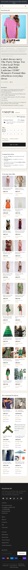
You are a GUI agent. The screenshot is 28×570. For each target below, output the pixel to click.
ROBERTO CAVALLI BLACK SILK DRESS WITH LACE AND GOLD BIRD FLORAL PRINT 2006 (7, 231)
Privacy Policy (5, 537)
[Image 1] (4, 41)
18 (7, 134)
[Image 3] (13, 41)
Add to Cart (14, 144)
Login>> (7, 421)
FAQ (3, 524)
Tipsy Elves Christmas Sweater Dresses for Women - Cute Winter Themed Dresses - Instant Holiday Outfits (7, 381)
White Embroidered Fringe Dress (19, 210)
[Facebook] (3, 498)
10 (14, 130)
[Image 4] (18, 41)
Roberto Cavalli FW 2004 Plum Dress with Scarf (20, 231)
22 (14, 134)
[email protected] (9, 163)
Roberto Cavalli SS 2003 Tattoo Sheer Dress (7, 296)
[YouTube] (10, 498)
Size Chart (6, 138)
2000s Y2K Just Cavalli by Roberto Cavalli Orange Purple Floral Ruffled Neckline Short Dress (7, 253)
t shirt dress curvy (10, 48)
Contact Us (4, 522)
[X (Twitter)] (17, 498)
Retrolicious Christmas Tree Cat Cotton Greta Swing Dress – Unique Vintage (7, 317)
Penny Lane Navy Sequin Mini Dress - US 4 (7, 411)
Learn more (22, 116)
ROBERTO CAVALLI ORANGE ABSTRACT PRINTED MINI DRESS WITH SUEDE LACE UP (7, 210)
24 (18, 134)
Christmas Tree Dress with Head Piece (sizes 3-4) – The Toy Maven (8, 338)
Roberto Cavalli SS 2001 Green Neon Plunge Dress (20, 296)
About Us (4, 519)
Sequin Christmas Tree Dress (19, 317)
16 (3, 134)
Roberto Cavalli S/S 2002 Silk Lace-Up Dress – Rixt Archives (20, 189)
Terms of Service (6, 540)
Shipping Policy (5, 542)
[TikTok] (14, 498)
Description (4, 87)
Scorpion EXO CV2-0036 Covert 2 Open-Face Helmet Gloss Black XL (20, 437)
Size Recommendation (14, 138)
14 (21, 130)
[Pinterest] (21, 498)
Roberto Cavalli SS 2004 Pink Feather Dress (7, 189)
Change (23, 120)
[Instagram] (6, 498)
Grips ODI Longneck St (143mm (7, 437)
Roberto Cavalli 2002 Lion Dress (19, 274)
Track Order (5, 527)
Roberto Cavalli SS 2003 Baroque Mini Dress (7, 274)
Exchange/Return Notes (8, 154)
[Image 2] (9, 41)
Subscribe (22, 553)
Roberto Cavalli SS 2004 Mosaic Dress (20, 253)
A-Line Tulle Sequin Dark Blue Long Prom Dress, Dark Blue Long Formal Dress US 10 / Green (7, 462)
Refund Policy (5, 534)
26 (21, 134)
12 (18, 130)
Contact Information (6, 545)
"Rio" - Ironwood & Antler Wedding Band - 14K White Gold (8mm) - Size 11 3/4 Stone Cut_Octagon (20, 411)
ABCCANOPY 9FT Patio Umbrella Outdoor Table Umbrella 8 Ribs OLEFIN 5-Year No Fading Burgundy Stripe (20, 462)
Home (2, 48)
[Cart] (25, 6)
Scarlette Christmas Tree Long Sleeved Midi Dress (7, 360)
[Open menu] (2, 6)
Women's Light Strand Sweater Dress (19, 338)
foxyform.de (5, 10)
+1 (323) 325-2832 (6, 509)
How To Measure (5, 140)
